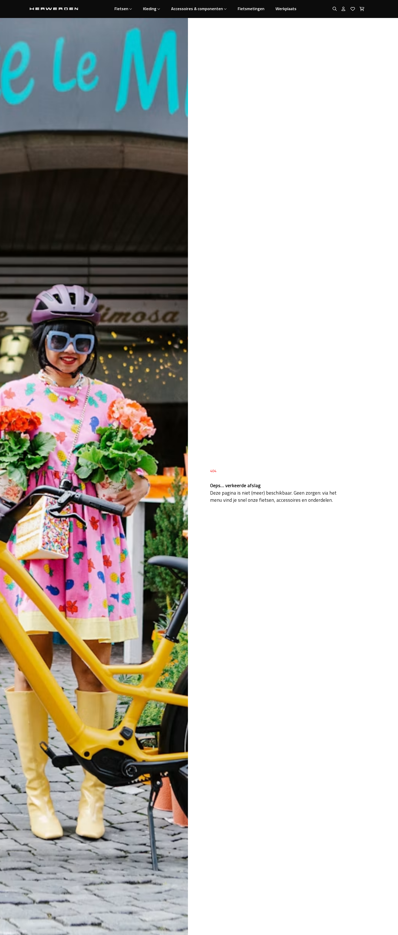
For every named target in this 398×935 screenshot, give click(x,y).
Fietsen (121, 9)
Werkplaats (285, 9)
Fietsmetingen (251, 9)
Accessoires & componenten (197, 9)
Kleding (149, 9)
